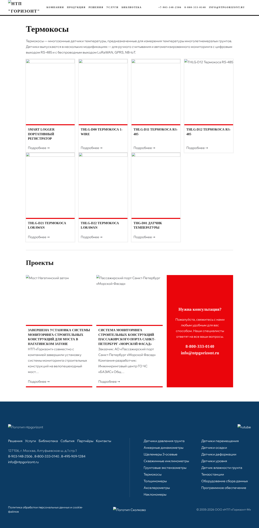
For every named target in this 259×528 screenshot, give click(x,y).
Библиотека (132, 7)
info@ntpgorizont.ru (227, 7)
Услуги (112, 7)
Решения (96, 7)
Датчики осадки (214, 448)
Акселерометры (157, 488)
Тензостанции (212, 474)
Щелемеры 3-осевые (160, 454)
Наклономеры (155, 494)
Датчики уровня (214, 461)
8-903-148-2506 (20, 456)
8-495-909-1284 (73, 456)
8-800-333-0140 (195, 7)
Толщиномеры (155, 481)
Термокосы (152, 474)
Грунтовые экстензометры (165, 468)
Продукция (76, 7)
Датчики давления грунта (164, 441)
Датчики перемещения (220, 441)
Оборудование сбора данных (224, 481)
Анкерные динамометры (163, 448)
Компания (55, 7)
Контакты (103, 441)
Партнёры (85, 441)
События (67, 441)
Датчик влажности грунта (221, 468)
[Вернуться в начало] (24, 7)
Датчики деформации (218, 454)
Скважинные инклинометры (166, 461)
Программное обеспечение (223, 488)
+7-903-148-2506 (170, 7)
